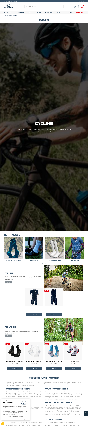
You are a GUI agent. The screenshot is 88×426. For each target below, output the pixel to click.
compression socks (69, 391)
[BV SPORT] (8, 6)
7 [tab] (48, 263)
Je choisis (16, 419)
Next (81, 250)
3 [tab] (42, 263)
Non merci (6, 419)
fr (81, 1)
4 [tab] (44, 263)
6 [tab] (46, 263)
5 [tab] (45, 263)
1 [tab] (40, 263)
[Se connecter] (78, 6)
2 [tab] (41, 263)
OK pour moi (25, 419)
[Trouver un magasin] (75, 6)
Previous (6, 250)
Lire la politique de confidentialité (9, 414)
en (79, 1)
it (83, 1)
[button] (8, 282)
